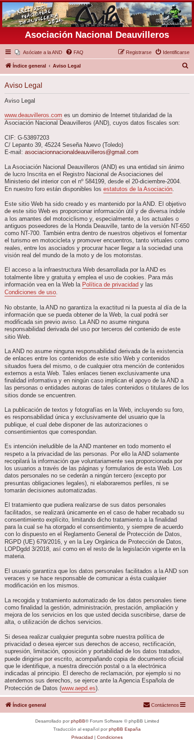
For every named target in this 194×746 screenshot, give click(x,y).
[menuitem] (38, 52)
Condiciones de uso (30, 292)
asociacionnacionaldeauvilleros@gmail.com (82, 152)
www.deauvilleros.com (33, 115)
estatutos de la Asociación (137, 189)
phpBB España (125, 729)
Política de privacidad (110, 285)
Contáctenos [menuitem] (165, 705)
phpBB (78, 721)
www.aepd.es (78, 688)
